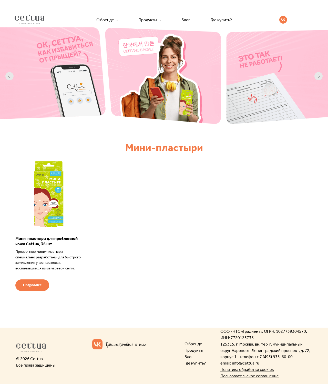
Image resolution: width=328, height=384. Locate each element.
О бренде (193, 343)
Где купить (194, 363)
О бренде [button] (105, 19)
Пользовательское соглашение (249, 375)
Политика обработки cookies (247, 369)
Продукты (193, 350)
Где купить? (221, 19)
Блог (185, 19)
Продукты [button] (148, 19)
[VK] (283, 20)
